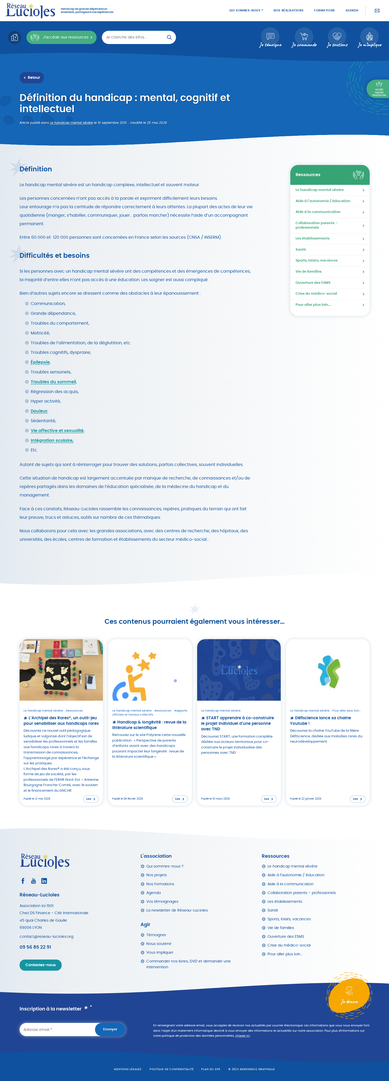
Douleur (39, 411)
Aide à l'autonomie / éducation (323, 201)
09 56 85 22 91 (35, 947)
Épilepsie (40, 362)
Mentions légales (128, 1069)
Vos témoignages (162, 902)
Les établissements (312, 238)
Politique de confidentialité (171, 1069)
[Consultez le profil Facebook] (23, 881)
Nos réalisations (289, 10)
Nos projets (156, 875)
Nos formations (160, 884)
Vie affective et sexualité (57, 431)
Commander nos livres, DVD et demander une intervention (188, 964)
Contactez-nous (377, 11)
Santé (301, 249)
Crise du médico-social (316, 293)
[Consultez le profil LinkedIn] (44, 881)
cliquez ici (242, 1035)
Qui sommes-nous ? (246, 10)
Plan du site (210, 1069)
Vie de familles (309, 271)
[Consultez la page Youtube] (33, 881)
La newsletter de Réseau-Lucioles (177, 910)
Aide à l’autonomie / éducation (296, 875)
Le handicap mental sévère (71, 122)
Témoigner (156, 935)
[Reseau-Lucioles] (30, 11)
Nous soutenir (158, 944)
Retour (34, 78)
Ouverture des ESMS (313, 283)
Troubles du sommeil (53, 382)
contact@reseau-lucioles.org (46, 937)
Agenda (352, 10)
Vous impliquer (159, 952)
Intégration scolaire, (52, 440)
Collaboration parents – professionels (317, 225)
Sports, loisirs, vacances (317, 260)
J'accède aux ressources (65, 37)
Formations (324, 10)
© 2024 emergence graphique (251, 1069)
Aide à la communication (318, 212)
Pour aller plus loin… (313, 305)
